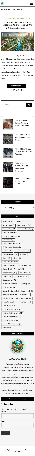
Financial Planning (10, 254)
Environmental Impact (11, 243)
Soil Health (8, 298)
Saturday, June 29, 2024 (21, 28)
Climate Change (24, 225)
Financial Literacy (22, 251)
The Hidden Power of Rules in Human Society (22, 137)
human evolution (26, 265)
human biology (9, 265)
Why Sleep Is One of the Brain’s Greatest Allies (23, 181)
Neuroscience (9, 280)
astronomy (8, 221)
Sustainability (24, 19)
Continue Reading (17, 86)
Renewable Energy (11, 291)
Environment (10, 19)
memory (7, 276)
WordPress (19, 452)
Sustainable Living (10, 320)
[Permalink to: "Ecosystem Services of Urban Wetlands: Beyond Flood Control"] (17, 42)
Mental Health (20, 276)
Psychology (25, 284)
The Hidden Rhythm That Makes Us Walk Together (23, 151)
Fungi (23, 254)
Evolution (7, 251)
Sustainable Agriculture (12, 309)
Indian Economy (10, 273)
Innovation (24, 273)
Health (6, 258)
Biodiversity (8, 225)
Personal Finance (10, 284)
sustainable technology (12, 324)
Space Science (9, 302)
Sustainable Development (13, 313)
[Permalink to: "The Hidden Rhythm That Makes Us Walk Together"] (8, 153)
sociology (24, 295)
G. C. (9, 28)
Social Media (27, 291)
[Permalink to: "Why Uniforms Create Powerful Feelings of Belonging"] (8, 167)
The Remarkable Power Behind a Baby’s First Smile (22, 123)
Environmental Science (12, 247)
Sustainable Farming (11, 316)
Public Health (9, 287)
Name (4, 411)
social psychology (10, 295)
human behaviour (10, 262)
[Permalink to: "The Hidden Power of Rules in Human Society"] (8, 138)
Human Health (9, 269)
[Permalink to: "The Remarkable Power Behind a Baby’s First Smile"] (8, 124)
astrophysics (22, 221)
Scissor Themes (15, 450)
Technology (8, 328)
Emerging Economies (11, 236)
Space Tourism (25, 302)
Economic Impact (10, 232)
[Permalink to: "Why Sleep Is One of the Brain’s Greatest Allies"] (8, 182)
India (21, 269)
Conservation (9, 229)
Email (3, 421)
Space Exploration (23, 298)
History (17, 258)
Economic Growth (25, 229)
